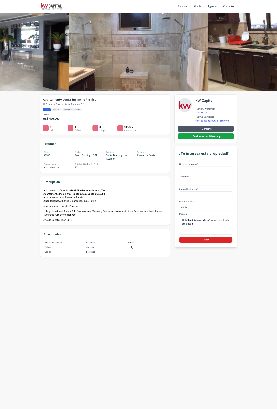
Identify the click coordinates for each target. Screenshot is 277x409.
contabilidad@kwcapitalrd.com (212, 120)
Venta (47, 109)
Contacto (228, 6)
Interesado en (186, 201)
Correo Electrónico (188, 189)
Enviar (206, 239)
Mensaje (183, 214)
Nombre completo (188, 164)
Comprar (183, 6)
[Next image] (272, 52)
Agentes (212, 6)
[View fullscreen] (272, 86)
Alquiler (56, 109)
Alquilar (197, 6)
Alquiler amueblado (72, 109)
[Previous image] (5, 52)
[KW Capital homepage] (52, 6)
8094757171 (201, 112)
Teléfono (184, 176)
